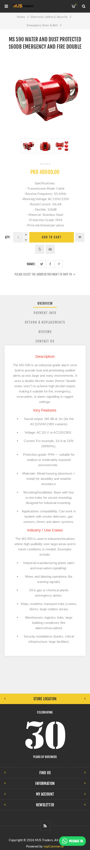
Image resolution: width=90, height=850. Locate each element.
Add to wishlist (79, 237)
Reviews (45, 332)
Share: (31, 264)
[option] (28, 146)
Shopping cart (75, 4)
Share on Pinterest (59, 264)
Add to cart (51, 237)
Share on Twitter (42, 264)
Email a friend (50, 249)
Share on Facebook (50, 264)
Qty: (7, 237)
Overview (45, 303)
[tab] (45, 303)
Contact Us (45, 341)
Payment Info (45, 313)
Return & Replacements (45, 322)
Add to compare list (39, 249)
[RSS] (45, 826)
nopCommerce (54, 846)
